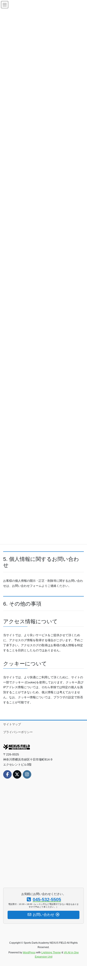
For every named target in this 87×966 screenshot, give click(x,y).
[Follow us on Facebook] (7, 774)
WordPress (29, 952)
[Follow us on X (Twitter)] (17, 774)
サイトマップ (12, 724)
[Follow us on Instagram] (27, 774)
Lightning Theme (51, 952)
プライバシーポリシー (18, 732)
